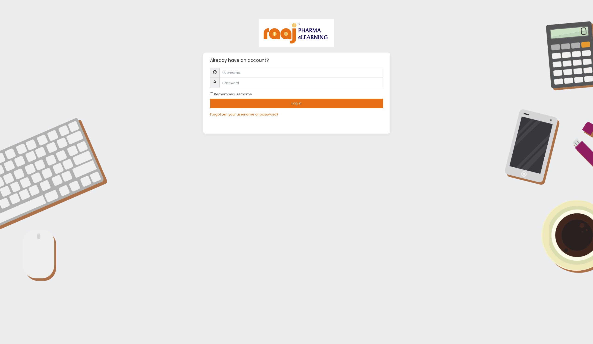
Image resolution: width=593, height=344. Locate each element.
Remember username (233, 94)
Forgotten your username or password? (244, 114)
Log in (296, 103)
